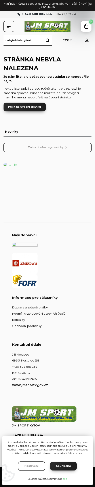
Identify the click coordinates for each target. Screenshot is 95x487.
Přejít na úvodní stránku (24, 106)
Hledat (47, 40)
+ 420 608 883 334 (37, 14)
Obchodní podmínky (27, 326)
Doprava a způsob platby (30, 307)
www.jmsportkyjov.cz (30, 385)
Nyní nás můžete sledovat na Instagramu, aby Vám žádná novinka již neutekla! (48, 5)
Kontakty (18, 319)
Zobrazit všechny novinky (46, 147)
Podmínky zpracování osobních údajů (38, 313)
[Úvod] (47, 26)
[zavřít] (89, 4)
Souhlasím (63, 465)
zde (65, 478)
